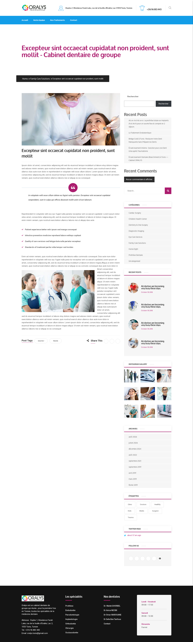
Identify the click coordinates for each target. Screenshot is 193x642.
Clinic (130, 504)
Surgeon (155, 511)
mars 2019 (133, 479)
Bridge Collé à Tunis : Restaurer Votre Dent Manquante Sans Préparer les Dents (145, 140)
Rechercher (133, 96)
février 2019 (133, 485)
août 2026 (133, 437)
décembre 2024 (135, 449)
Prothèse (69, 606)
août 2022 (133, 455)
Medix (141, 511)
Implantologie (71, 619)
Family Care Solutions (40, 78)
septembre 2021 (135, 461)
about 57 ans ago (134, 535)
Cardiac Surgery (135, 213)
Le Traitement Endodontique (140, 133)
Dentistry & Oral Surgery (138, 225)
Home (25, 78)
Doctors (143, 504)
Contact (73, 20)
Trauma (55, 341)
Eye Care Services (135, 237)
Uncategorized (134, 261)
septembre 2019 (135, 467)
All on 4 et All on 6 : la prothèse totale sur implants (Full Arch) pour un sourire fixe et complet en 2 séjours (149, 124)
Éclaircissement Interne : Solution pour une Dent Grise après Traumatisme (148, 149)
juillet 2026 (133, 443)
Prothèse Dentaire (136, 255)
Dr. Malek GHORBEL (112, 606)
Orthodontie (70, 624)
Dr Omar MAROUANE (112, 615)
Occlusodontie (71, 633)
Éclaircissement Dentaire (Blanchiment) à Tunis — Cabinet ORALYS (148, 158)
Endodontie (70, 610)
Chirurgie (69, 628)
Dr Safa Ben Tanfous (112, 619)
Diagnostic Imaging (136, 231)
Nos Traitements (57, 20)
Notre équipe (39, 20)
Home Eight (133, 249)
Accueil (25, 20)
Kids (129, 511)
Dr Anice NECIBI (110, 610)
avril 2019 (132, 473)
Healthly (41, 341)
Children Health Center (138, 219)
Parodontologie (72, 615)
